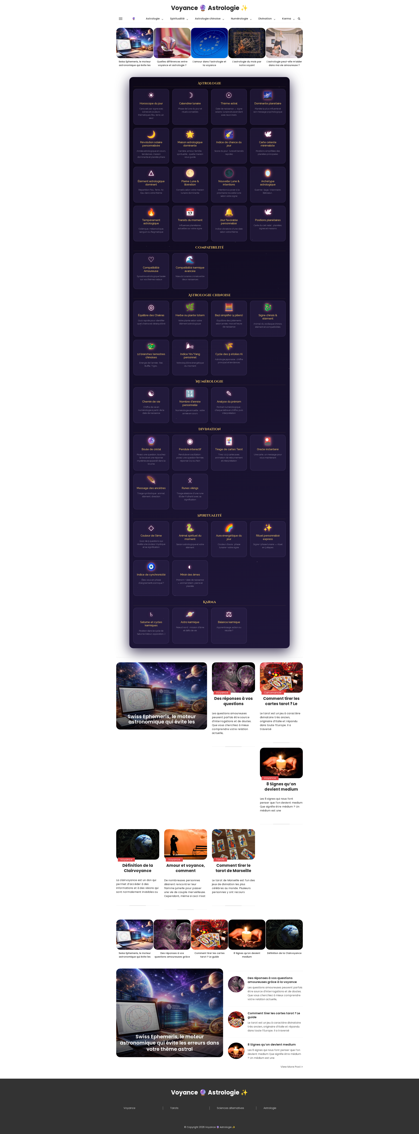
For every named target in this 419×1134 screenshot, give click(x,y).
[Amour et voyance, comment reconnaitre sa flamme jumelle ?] (185, 844)
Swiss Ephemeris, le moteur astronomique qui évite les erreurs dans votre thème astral (161, 721)
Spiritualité (177, 18)
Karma (286, 18)
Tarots (220, 859)
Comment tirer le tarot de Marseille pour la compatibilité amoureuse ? (233, 873)
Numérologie (239, 18)
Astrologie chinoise (207, 18)
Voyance (222, 692)
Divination (265, 18)
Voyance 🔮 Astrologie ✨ (209, 8)
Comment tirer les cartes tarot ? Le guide (281, 704)
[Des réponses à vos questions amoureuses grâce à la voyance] (233, 677)
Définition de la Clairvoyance (137, 868)
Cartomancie (273, 692)
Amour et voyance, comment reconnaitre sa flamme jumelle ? (185, 873)
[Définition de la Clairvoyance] (137, 844)
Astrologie (153, 18)
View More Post (291, 1067)
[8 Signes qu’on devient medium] (281, 763)
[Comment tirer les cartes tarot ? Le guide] (281, 677)
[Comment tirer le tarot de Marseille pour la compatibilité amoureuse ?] (233, 844)
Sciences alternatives (230, 1108)
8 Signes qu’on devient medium (281, 786)
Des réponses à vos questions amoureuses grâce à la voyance (233, 706)
